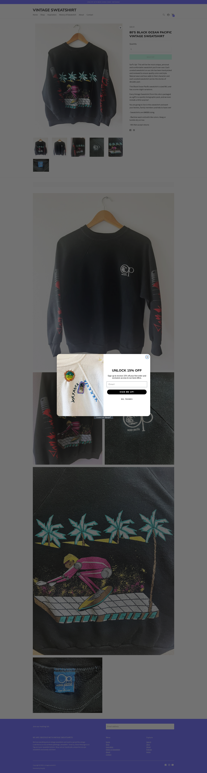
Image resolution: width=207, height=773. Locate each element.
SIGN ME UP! (127, 392)
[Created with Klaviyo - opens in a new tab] (103, 417)
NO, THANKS (127, 399)
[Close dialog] (147, 357)
